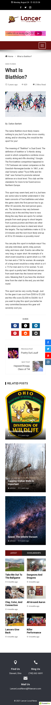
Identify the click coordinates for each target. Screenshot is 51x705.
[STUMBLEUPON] (25, 333)
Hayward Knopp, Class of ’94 (22, 366)
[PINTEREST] (15, 333)
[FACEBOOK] (15, 325)
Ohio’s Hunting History (20, 431)
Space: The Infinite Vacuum (23, 536)
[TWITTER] (25, 325)
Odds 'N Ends (10, 64)
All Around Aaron (36, 602)
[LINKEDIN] (36, 325)
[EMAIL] (36, 333)
